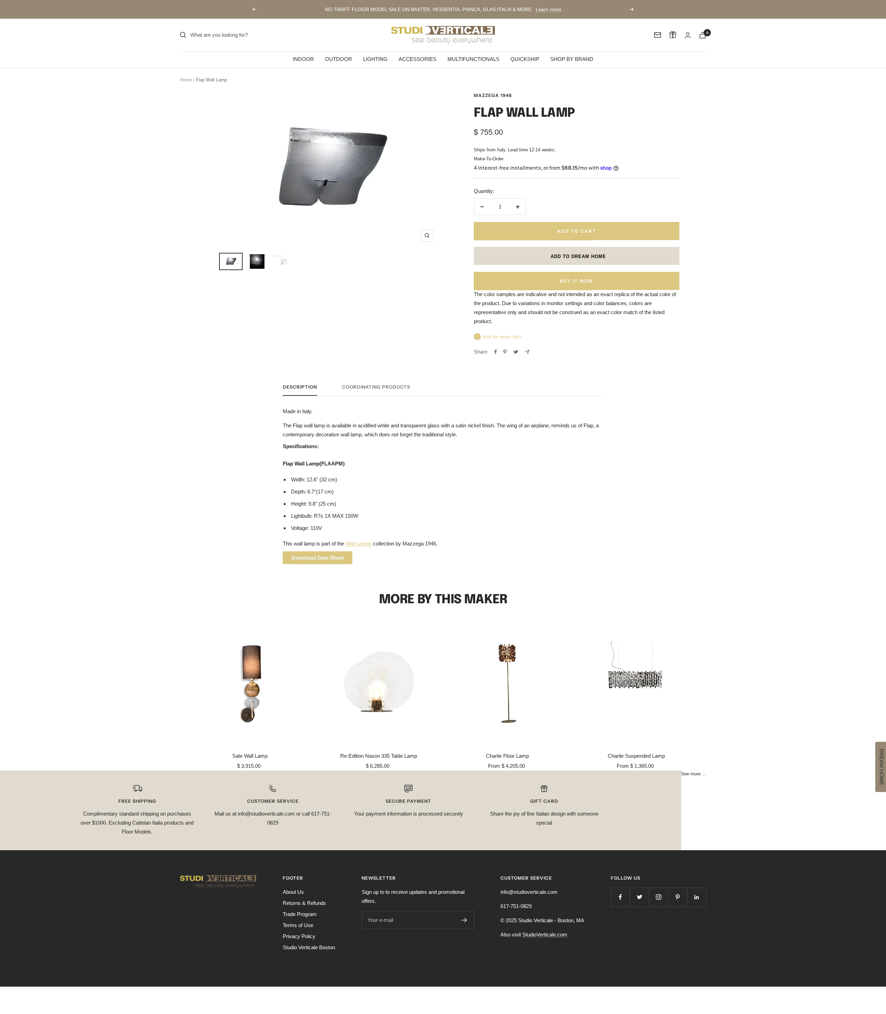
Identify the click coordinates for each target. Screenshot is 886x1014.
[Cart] (702, 35)
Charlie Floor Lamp (507, 756)
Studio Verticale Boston (309, 947)
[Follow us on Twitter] (639, 897)
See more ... (693, 774)
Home (186, 79)
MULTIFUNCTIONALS (473, 59)
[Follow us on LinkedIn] (696, 897)
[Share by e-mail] (527, 352)
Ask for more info (501, 336)
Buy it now (576, 281)
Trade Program (300, 914)
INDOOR (303, 59)
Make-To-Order (489, 159)
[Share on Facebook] (495, 351)
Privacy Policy (299, 936)
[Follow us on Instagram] (658, 897)
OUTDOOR (338, 59)
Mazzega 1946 (493, 95)
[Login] (688, 35)
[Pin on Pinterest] (505, 351)
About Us (293, 892)
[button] (576, 256)
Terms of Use (298, 925)
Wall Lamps (358, 543)
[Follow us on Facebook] (620, 897)
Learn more (548, 9)
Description (300, 387)
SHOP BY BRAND (571, 59)
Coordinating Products (376, 387)
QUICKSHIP (524, 59)
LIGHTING (375, 59)
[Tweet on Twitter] (516, 351)
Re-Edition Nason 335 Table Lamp (378, 756)
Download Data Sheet (317, 558)
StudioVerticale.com (544, 934)
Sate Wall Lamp (250, 756)
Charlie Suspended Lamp (636, 756)
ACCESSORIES (417, 59)
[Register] (464, 920)
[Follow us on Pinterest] (677, 897)
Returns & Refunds (304, 903)
